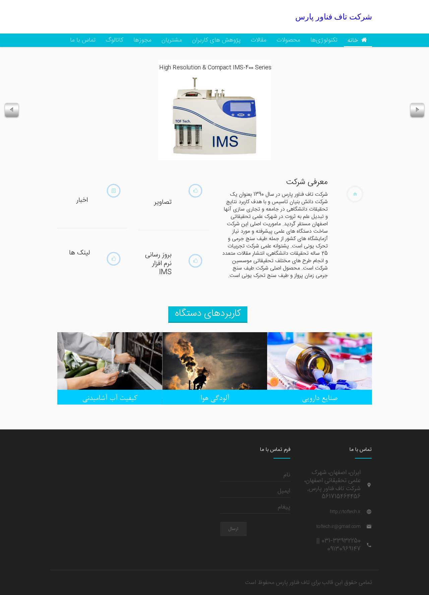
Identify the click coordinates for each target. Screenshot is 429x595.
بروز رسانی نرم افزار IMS (158, 263)
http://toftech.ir (345, 512)
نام (287, 475)
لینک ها (79, 252)
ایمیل (284, 491)
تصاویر (163, 202)
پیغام (284, 507)
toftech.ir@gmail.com (338, 526)
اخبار (82, 200)
